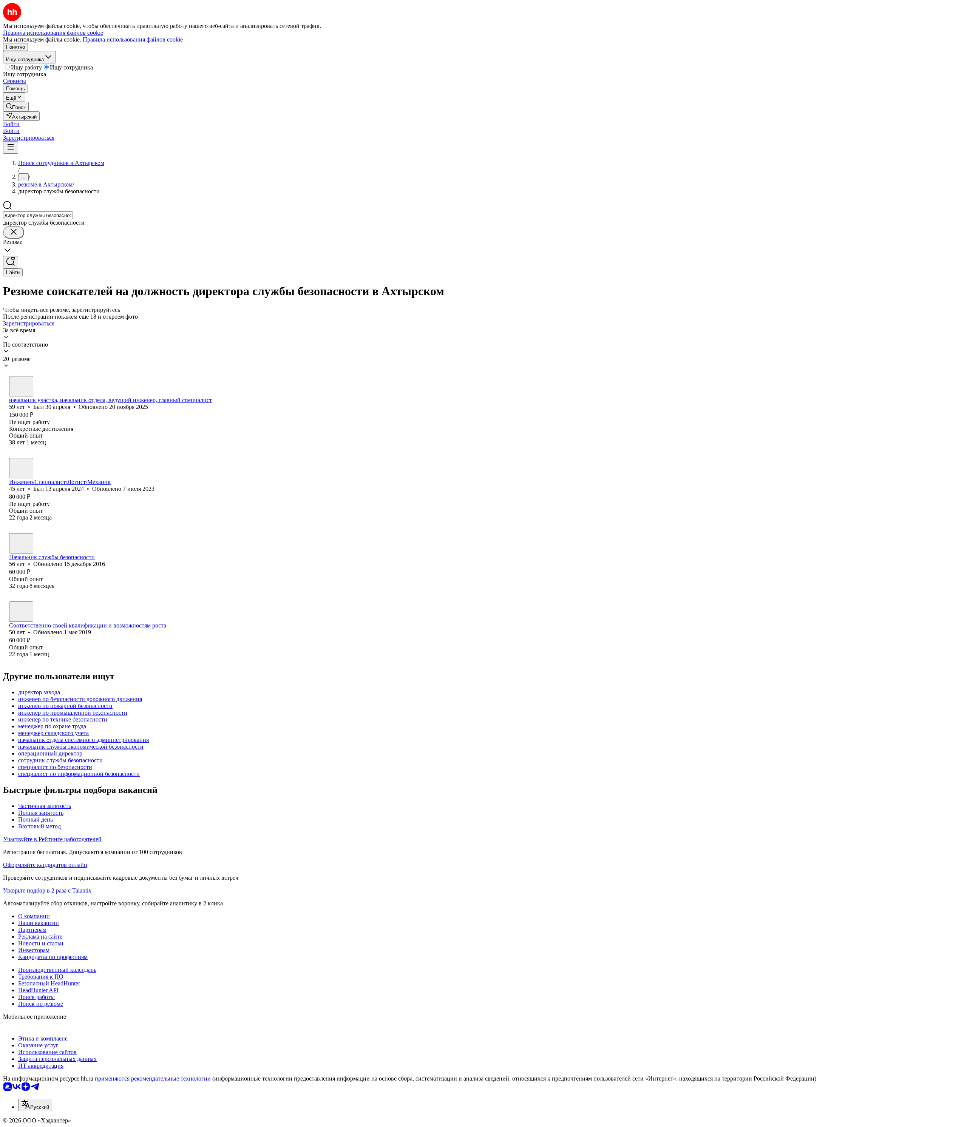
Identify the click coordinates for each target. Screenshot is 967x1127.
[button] (11, 124)
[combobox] (38, 215)
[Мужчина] (21, 386)
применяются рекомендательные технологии (153, 1078)
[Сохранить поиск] (10, 262)
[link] (16, 106)
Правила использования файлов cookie (133, 39)
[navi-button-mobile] (10, 147)
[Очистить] (13, 232)
